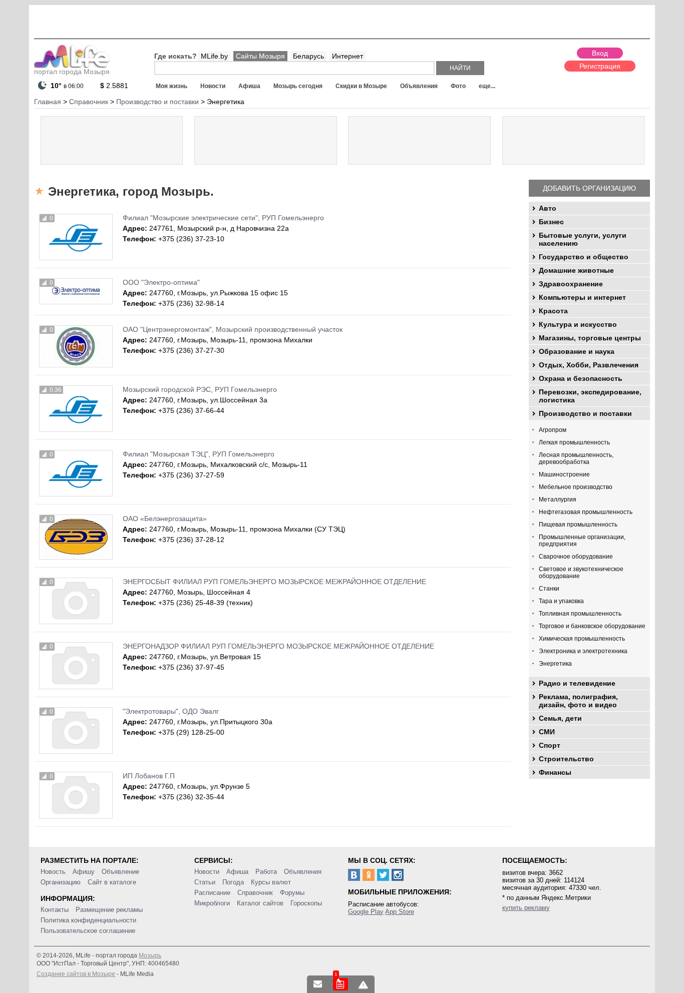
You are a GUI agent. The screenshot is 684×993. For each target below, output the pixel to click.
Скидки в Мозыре (361, 86)
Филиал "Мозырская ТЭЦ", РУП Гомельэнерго (198, 454)
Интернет (347, 56)
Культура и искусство (578, 324)
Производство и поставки (585, 413)
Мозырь (150, 955)
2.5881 (114, 86)
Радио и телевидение (577, 683)
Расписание (212, 892)
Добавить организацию (589, 188)
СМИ (547, 732)
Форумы (292, 892)
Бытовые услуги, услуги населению (582, 239)
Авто (547, 208)
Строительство (566, 759)
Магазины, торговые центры (590, 338)
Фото (458, 86)
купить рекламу (526, 907)
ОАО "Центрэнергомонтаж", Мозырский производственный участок (233, 329)
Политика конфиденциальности (88, 920)
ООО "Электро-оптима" (161, 282)
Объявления (419, 86)
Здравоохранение (571, 284)
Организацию (61, 882)
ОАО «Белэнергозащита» (165, 519)
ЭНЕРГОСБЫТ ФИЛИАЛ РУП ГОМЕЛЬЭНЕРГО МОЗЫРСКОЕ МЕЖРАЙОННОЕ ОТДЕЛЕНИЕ (274, 582)
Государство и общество (583, 257)
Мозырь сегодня (297, 86)
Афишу (84, 871)
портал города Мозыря (72, 72)
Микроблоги (212, 903)
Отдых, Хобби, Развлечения (588, 365)
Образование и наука (576, 351)
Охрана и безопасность (580, 378)
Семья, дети (560, 718)
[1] (340, 984)
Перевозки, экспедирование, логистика (590, 396)
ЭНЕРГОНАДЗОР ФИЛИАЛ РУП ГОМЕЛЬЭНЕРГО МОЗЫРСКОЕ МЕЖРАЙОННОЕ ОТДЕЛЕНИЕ (278, 646)
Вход (600, 53)
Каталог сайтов (260, 903)
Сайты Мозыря (260, 56)
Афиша (249, 86)
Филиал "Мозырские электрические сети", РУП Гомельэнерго (223, 218)
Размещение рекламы (109, 909)
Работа (266, 871)
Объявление (120, 871)
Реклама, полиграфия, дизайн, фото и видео (578, 701)
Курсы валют (271, 882)
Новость (53, 871)
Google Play (366, 911)
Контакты (55, 909)
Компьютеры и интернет (582, 297)
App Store (399, 911)
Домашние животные (576, 270)
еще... (487, 86)
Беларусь (308, 56)
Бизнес (551, 222)
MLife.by (214, 56)
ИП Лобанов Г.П (149, 776)
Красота (553, 311)
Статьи (204, 882)
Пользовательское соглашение (88, 930)
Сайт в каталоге (112, 882)
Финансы (555, 772)
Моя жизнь (171, 86)
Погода (233, 882)
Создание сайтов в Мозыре (76, 973)
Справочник (255, 892)
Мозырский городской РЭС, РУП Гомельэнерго (200, 389)
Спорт (549, 745)
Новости (212, 86)
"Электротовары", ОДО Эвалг (171, 711)
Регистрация (599, 66)
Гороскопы (306, 903)
